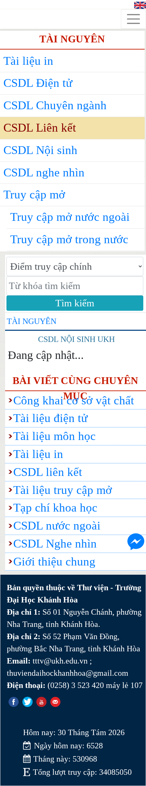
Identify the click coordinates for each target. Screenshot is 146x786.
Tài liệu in (28, 61)
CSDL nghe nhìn (44, 172)
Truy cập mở (34, 194)
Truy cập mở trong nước (69, 239)
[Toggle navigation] (133, 19)
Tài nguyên (31, 321)
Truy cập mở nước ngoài (70, 217)
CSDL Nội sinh (40, 150)
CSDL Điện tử (37, 83)
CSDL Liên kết (39, 127)
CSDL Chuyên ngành (55, 105)
